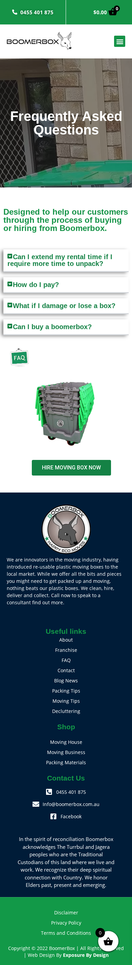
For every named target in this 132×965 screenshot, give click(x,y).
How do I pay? (36, 284)
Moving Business (66, 752)
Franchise (66, 650)
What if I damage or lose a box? (64, 305)
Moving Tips (66, 701)
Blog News (66, 680)
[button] (119, 41)
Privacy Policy (66, 922)
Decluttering (66, 711)
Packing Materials (66, 762)
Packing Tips (66, 690)
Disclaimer (66, 912)
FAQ (66, 660)
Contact (66, 670)
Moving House (66, 742)
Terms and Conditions (66, 933)
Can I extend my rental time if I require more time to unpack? (59, 260)
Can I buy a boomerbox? (52, 326)
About (66, 640)
